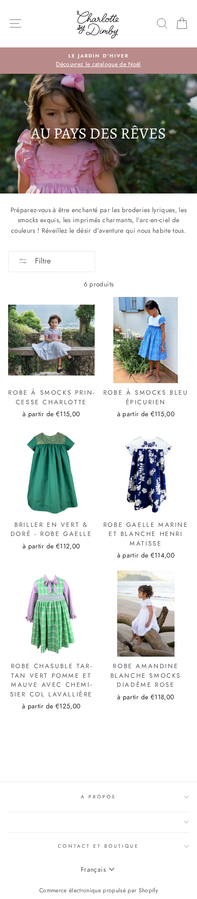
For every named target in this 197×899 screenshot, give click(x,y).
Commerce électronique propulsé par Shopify (98, 890)
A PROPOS (98, 796)
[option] (98, 60)
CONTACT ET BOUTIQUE (98, 846)
